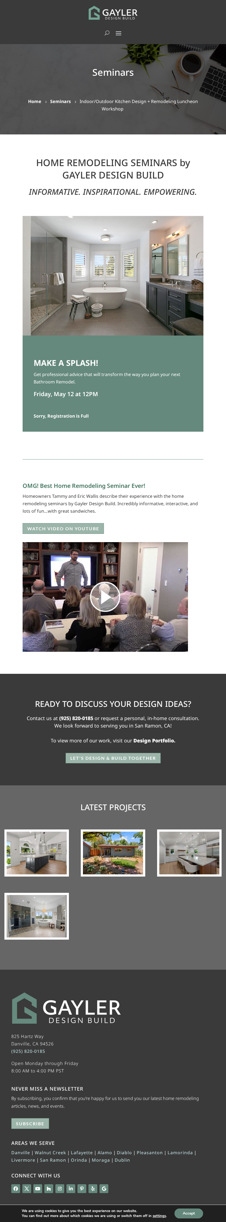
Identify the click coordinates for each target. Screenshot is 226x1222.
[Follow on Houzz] (48, 1188)
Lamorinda (180, 1153)
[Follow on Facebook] (15, 1188)
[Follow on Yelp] (92, 1188)
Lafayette (82, 1153)
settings (159, 1215)
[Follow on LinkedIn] (70, 1188)
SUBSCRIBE (30, 1123)
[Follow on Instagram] (59, 1188)
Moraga (101, 1160)
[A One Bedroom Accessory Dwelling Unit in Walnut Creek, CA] (113, 853)
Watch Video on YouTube (63, 528)
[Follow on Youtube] (37, 1188)
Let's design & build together (113, 758)
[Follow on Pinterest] (81, 1188)
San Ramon (53, 1160)
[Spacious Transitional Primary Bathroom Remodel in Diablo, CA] (37, 916)
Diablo (124, 1153)
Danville (20, 1153)
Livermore (23, 1160)
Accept (189, 1213)
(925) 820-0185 (76, 718)
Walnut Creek (50, 1153)
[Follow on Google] (103, 1188)
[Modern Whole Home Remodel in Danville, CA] (37, 853)
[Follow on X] (26, 1188)
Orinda (79, 1160)
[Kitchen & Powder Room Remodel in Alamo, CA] (189, 853)
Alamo (105, 1153)
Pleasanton (150, 1153)
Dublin (122, 1160)
